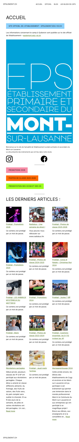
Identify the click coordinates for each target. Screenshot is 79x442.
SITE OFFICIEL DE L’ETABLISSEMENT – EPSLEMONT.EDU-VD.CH (35, 26)
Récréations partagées (15, 368)
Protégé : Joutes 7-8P (61, 297)
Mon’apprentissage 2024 (62, 368)
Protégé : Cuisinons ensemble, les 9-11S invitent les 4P (60, 335)
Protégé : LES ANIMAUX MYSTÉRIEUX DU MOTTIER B (16, 300)
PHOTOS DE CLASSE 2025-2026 (22, 178)
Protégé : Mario (12, 333)
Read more (10, 411)
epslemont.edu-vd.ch (32, 35)
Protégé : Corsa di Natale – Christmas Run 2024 (62, 262)
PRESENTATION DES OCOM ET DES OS (25, 186)
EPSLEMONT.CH (10, 4)
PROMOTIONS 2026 (17, 170)
